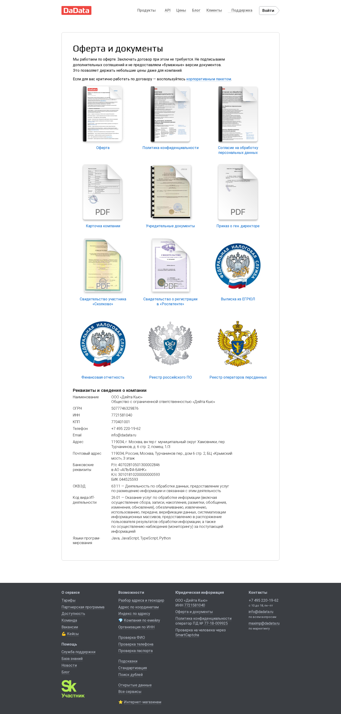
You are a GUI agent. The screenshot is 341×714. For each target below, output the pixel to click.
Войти (268, 10)
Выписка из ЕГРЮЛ (238, 299)
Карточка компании (103, 226)
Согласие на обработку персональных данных (238, 150)
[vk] (253, 637)
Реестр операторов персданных (238, 377)
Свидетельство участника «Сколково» (103, 301)
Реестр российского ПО (170, 377)
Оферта (102, 148)
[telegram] (261, 637)
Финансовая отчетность (102, 377)
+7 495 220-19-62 (264, 600)
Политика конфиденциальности (170, 148)
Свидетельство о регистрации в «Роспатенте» (170, 301)
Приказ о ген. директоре (238, 226)
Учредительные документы (170, 226)
